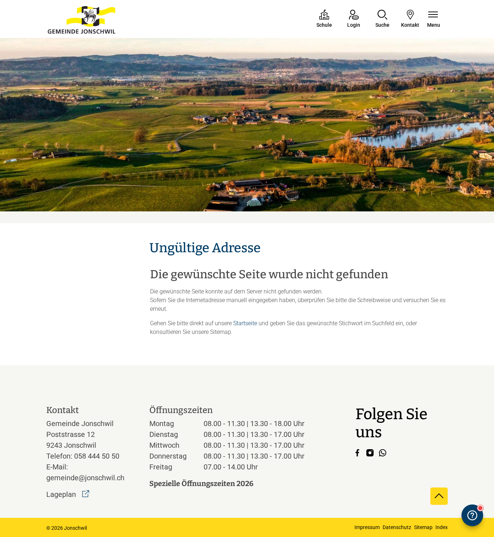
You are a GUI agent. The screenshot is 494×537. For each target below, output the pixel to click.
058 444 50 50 (96, 456)
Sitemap (423, 527)
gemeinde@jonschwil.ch (85, 477)
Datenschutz (397, 527)
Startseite (245, 323)
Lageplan (67, 494)
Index (441, 527)
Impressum (367, 527)
